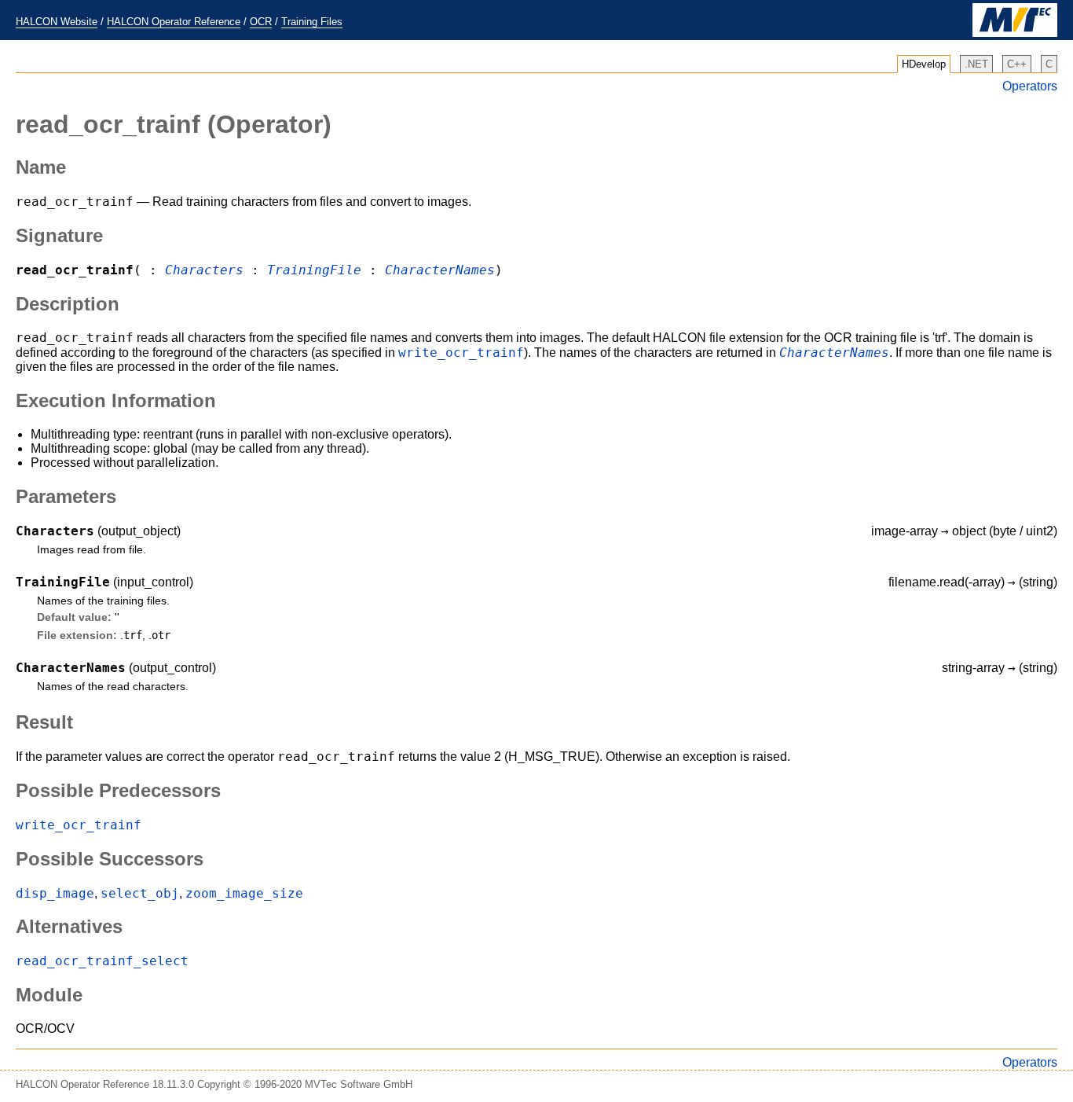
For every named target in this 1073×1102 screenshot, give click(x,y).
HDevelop (924, 64)
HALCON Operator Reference (173, 22)
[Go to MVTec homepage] (1014, 33)
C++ (1017, 64)
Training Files (311, 22)
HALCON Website (56, 22)
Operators (1029, 86)
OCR (261, 22)
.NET (976, 64)
